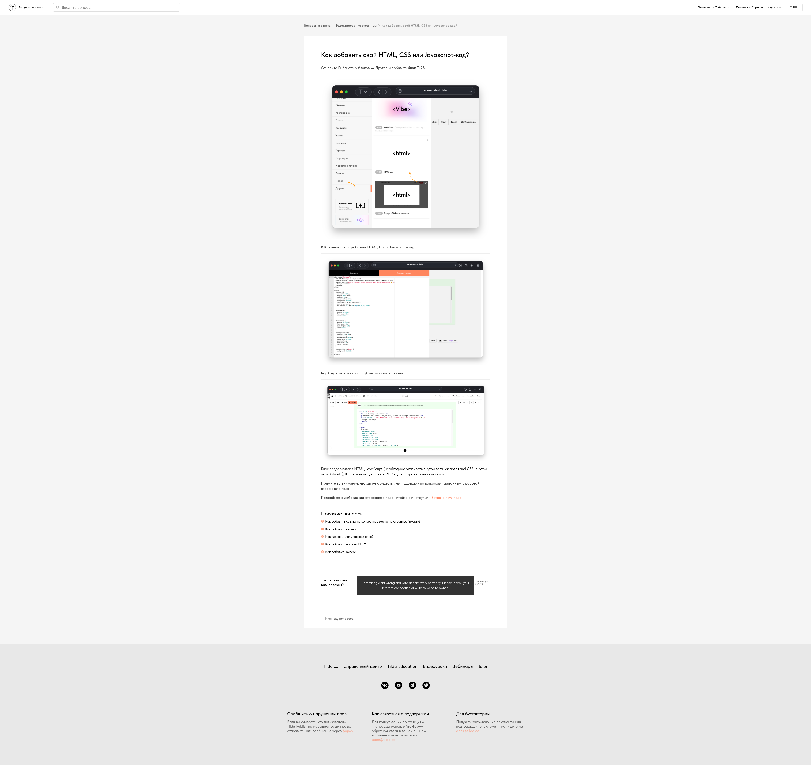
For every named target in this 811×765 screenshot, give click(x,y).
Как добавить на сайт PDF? (345, 544)
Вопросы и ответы (317, 25)
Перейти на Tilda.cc (712, 7)
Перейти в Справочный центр (757, 7)
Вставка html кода (446, 497)
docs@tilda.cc (467, 730)
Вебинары (463, 666)
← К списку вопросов (337, 619)
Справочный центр (362, 666)
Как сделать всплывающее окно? (349, 537)
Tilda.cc (330, 666)
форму (348, 730)
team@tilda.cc (383, 739)
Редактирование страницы (356, 25)
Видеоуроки (435, 666)
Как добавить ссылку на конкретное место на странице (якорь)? (372, 521)
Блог (483, 666)
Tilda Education (402, 666)
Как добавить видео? (340, 552)
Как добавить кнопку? (341, 529)
